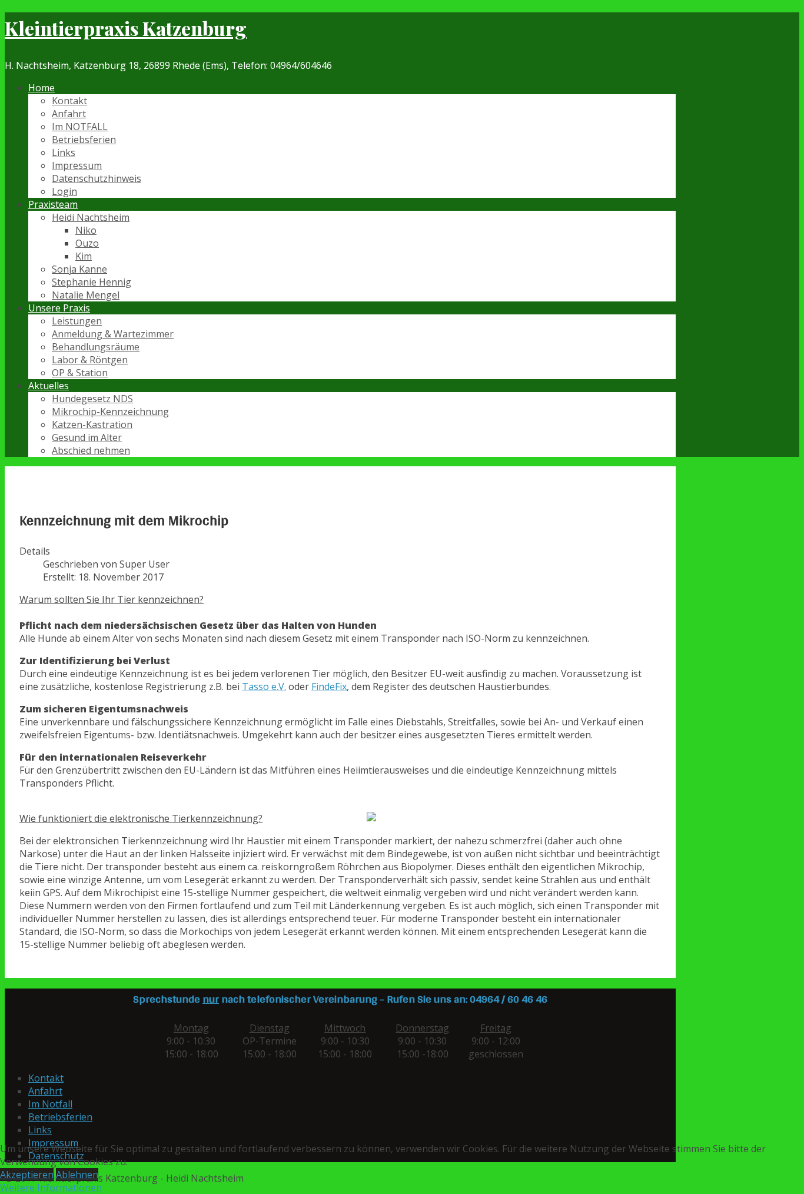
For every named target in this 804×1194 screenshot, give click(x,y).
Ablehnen (77, 1174)
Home (41, 87)
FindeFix (329, 686)
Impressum (77, 165)
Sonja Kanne (79, 269)
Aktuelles (48, 385)
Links (63, 152)
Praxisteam (53, 204)
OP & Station (80, 372)
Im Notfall (50, 1103)
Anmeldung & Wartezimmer (113, 333)
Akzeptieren (27, 1174)
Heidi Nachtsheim (90, 217)
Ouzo (87, 243)
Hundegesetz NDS (92, 398)
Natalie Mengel (85, 294)
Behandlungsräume (95, 346)
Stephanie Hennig (91, 282)
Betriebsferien (84, 139)
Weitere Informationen (51, 1187)
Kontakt (69, 100)
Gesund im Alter (87, 437)
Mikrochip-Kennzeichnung (110, 411)
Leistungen (77, 320)
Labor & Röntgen (90, 359)
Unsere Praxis (59, 307)
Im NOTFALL (80, 126)
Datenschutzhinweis (96, 178)
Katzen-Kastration (92, 424)
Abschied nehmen (91, 450)
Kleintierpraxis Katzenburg (126, 28)
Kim (83, 256)
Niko (86, 230)
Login (64, 191)
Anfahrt (69, 113)
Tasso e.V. (264, 686)
